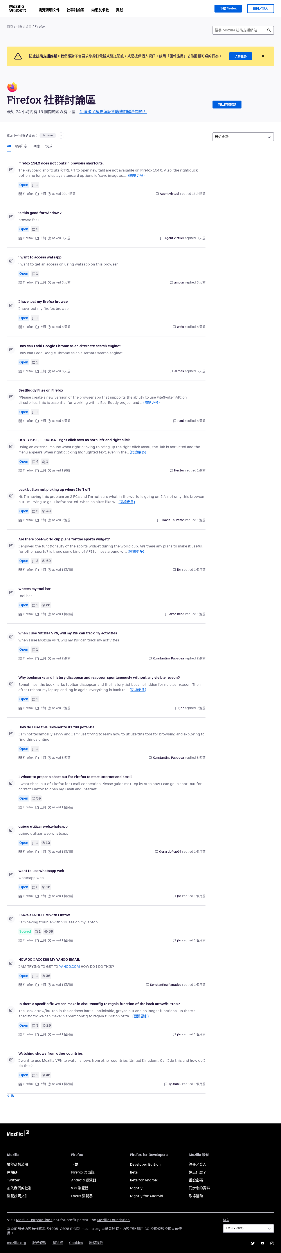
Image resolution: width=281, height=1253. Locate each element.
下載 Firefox (228, 8)
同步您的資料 (199, 1188)
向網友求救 (100, 10)
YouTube (262, 1243)
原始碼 (12, 1172)
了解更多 (240, 56)
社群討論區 (75, 10)
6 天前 (201, 421)
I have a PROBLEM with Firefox (44, 915)
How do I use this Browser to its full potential (56, 727)
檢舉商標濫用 (17, 1164)
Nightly (136, 1188)
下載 (74, 1164)
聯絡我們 (96, 1243)
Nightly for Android (146, 1196)
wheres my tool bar (34, 589)
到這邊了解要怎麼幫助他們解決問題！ (113, 111)
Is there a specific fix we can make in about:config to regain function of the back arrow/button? (99, 1004)
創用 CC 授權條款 (150, 1229)
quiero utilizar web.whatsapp (43, 826)
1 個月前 (199, 570)
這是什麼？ (197, 1172)
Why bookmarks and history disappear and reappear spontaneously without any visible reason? (99, 677)
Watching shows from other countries (50, 1053)
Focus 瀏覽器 (82, 1196)
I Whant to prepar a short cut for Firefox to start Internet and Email (75, 777)
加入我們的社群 (19, 1188)
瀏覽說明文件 (49, 10)
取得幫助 (196, 1196)
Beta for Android (144, 1180)
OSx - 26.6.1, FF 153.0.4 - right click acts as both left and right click (74, 440)
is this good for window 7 (40, 213)
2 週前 (201, 658)
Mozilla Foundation (113, 1220)
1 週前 (201, 470)
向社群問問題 (227, 104)
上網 (43, 194)
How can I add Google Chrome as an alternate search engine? (69, 346)
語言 (226, 1220)
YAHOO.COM (69, 966)
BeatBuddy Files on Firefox (40, 390)
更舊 (10, 1096)
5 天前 (201, 327)
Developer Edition (145, 1164)
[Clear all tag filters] (61, 135)
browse (48, 135)
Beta (134, 1172)
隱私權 (57, 1243)
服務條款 (39, 1243)
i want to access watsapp (39, 257)
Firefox (28, 194)
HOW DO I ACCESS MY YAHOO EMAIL (49, 959)
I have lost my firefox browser (43, 302)
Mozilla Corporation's (34, 1220)
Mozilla (18, 1133)
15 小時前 (198, 194)
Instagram (272, 1243)
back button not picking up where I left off (54, 489)
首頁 (10, 27)
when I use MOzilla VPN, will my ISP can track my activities (67, 633)
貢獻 (119, 10)
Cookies (76, 1243)
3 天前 (201, 238)
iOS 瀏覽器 (79, 1188)
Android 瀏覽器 (83, 1180)
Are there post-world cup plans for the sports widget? (64, 539)
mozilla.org (16, 1243)
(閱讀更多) (136, 175)
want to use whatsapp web (41, 871)
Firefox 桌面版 (83, 1172)
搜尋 (269, 30)
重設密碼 (196, 1180)
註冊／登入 (260, 8)
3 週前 (201, 758)
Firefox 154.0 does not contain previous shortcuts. (61, 163)
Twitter (13, 1180)
